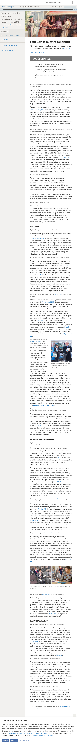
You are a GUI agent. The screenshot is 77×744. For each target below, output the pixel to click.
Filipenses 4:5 (57, 294)
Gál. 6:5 (66, 266)
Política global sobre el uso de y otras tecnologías (28, 733)
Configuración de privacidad (42, 735)
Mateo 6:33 (45, 594)
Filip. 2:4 (67, 327)
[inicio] (2, 2)
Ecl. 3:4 (59, 458)
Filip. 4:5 (40, 320)
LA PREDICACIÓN (7, 51)
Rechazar (14, 740)
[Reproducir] (1, 9)
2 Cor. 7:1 (42, 238)
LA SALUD (4, 40)
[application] (38, 9)
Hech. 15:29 (40, 275)
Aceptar (5, 740)
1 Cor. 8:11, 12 (40, 426)
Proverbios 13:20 (57, 499)
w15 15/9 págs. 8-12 (9, 7)
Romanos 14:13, (34, 341)
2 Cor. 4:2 (59, 655)
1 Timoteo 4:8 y (48, 499)
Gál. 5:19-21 (57, 482)
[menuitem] (2, 2)
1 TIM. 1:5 (66, 48)
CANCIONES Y (36, 52)
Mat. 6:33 (52, 614)
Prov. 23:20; (35, 238)
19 (39, 341)
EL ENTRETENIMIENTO (9, 45)
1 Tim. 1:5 (65, 157)
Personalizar (24, 740)
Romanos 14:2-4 (48, 533)
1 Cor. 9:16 (34, 641)
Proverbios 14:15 (48, 302)
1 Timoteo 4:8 (41, 509)
